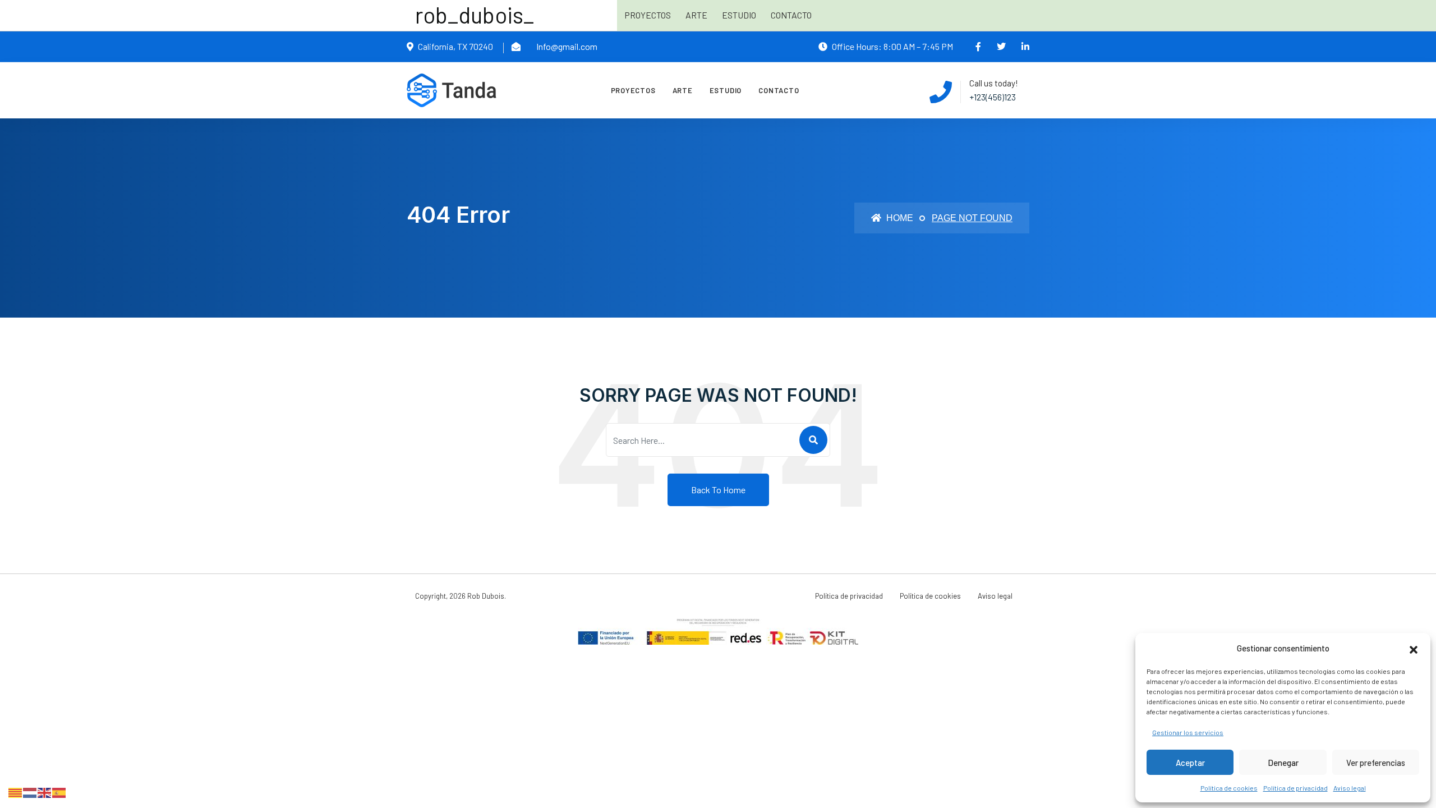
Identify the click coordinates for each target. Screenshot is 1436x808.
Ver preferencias (1375, 763)
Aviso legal (1349, 788)
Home (898, 218)
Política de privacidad (1295, 788)
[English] (45, 791)
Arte (696, 15)
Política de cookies (1229, 788)
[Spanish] (59, 791)
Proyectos (647, 15)
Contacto (791, 15)
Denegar (1283, 763)
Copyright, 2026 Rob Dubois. (460, 595)
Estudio (739, 15)
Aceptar (1190, 763)
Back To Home (718, 489)
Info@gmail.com (566, 46)
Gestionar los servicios (1187, 732)
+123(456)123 (992, 96)
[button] (1413, 648)
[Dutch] (30, 791)
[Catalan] (15, 791)
